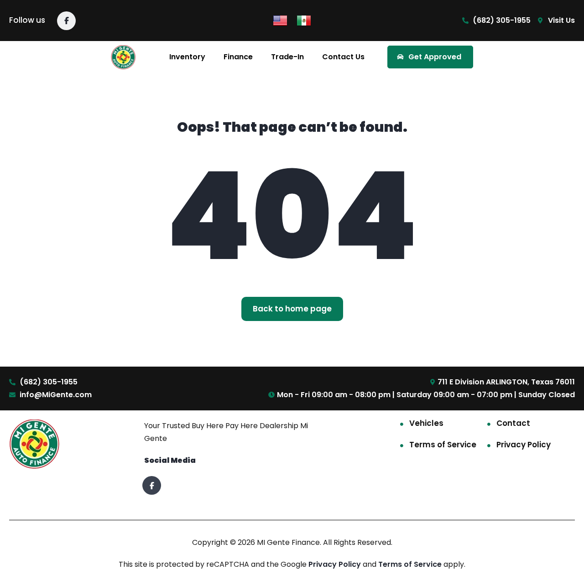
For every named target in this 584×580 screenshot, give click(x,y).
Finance (238, 57)
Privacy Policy (523, 444)
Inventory (187, 57)
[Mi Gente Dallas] (123, 57)
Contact (513, 423)
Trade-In (287, 57)
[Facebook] (66, 20)
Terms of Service (442, 444)
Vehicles (426, 423)
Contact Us (343, 57)
